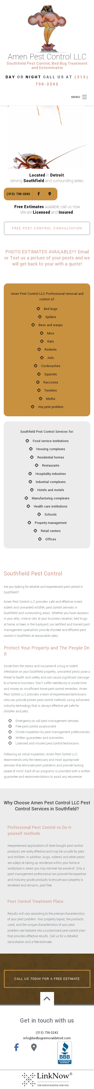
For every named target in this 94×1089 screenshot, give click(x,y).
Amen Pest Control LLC (47, 57)
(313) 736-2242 (18, 194)
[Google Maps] (50, 194)
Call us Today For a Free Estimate (47, 978)
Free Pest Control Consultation (47, 228)
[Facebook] (39, 194)
